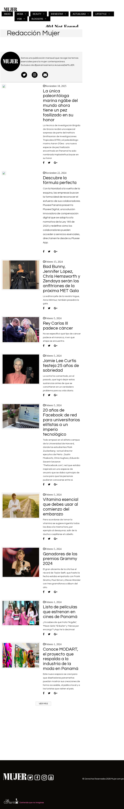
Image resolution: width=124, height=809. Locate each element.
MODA (20, 13)
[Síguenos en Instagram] (44, 776)
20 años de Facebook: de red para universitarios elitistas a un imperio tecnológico (61, 422)
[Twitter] (24, 74)
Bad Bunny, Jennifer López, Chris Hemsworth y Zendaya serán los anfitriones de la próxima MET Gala (61, 278)
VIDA (19, 18)
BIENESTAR (57, 13)
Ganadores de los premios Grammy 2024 (60, 559)
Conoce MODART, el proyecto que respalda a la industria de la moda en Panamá (60, 659)
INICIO (7, 13)
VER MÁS (43, 704)
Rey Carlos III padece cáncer (58, 326)
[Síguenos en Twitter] (30, 776)
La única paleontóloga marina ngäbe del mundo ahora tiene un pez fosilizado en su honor (60, 105)
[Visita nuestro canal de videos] (51, 776)
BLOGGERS (37, 18)
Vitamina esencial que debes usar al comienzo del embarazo (60, 506)
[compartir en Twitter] (49, 163)
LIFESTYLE (101, 13)
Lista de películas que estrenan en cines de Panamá (60, 612)
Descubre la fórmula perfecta (60, 180)
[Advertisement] (103, 52)
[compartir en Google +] (55, 163)
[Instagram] (34, 74)
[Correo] (45, 74)
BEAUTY (37, 13)
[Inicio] (10, 9)
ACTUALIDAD (79, 13)
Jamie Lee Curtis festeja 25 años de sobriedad (61, 366)
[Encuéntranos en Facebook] (37, 776)
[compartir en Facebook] (43, 163)
